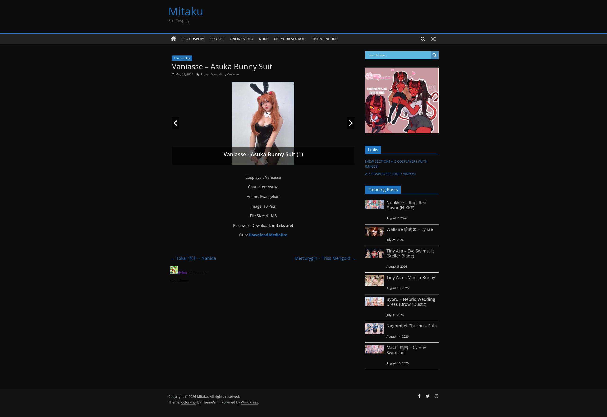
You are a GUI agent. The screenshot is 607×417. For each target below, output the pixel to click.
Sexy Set (217, 39)
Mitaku (185, 11)
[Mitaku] (173, 39)
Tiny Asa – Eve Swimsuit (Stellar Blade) (410, 253)
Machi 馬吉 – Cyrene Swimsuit (406, 349)
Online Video (241, 39)
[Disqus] (263, 323)
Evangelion (218, 74)
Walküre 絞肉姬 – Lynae (409, 229)
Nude (263, 39)
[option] (263, 123)
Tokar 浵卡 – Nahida (193, 258)
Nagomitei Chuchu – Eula (411, 326)
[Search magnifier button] (435, 55)
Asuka (205, 74)
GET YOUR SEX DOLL (290, 39)
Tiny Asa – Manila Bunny (410, 277)
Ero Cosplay (193, 39)
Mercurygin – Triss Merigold (325, 258)
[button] (175, 123)
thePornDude (324, 39)
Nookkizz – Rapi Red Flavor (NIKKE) (406, 205)
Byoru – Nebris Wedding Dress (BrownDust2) (410, 301)
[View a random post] (433, 39)
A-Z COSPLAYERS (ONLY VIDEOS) (390, 173)
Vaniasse (233, 74)
